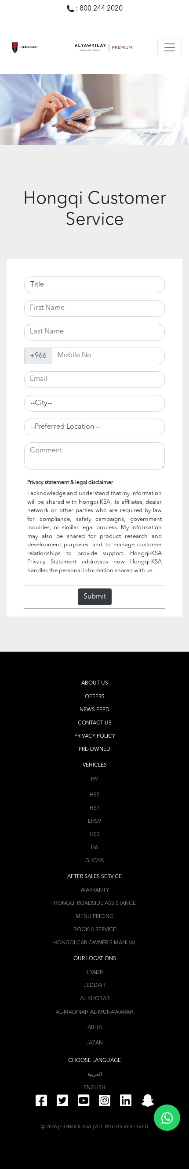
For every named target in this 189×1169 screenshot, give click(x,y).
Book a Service (94, 929)
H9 (94, 779)
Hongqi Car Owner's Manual (94, 943)
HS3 (95, 834)
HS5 (95, 795)
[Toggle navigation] (169, 47)
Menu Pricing (94, 916)
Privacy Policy (94, 736)
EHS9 (94, 821)
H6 (94, 847)
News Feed (94, 710)
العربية (94, 1074)
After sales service (94, 876)
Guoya (94, 861)
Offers (95, 696)
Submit (95, 596)
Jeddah (94, 985)
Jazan (94, 1043)
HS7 (95, 808)
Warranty (94, 890)
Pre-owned (94, 749)
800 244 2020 (101, 8)
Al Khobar (94, 998)
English (94, 1087)
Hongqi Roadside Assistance (95, 903)
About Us (94, 683)
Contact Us (95, 723)
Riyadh (94, 972)
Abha (94, 1027)
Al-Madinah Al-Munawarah (95, 1012)
